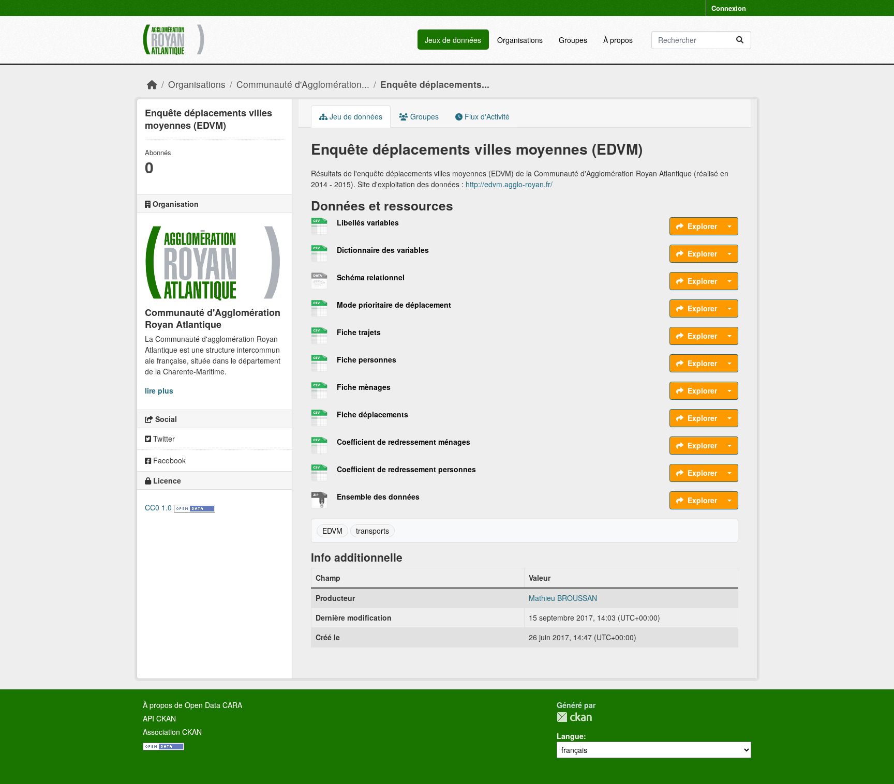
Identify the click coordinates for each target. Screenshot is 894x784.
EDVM (332, 530)
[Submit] (739, 40)
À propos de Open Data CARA (192, 705)
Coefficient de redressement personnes (406, 469)
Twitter (163, 438)
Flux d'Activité (486, 116)
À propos (618, 40)
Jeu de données (354, 116)
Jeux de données (453, 40)
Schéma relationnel (371, 277)
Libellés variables (368, 222)
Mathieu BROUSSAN (563, 598)
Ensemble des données (378, 496)
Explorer (702, 226)
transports (372, 530)
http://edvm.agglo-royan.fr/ (509, 184)
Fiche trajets (359, 332)
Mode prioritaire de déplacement (394, 304)
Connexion (728, 8)
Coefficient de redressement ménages (403, 441)
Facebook (168, 460)
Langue (570, 736)
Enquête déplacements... (434, 84)
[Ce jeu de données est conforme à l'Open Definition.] (194, 507)
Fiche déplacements (372, 414)
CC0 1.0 (158, 507)
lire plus (159, 390)
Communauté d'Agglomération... (302, 84)
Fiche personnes (366, 359)
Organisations (520, 40)
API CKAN (159, 718)
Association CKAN (172, 732)
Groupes (573, 40)
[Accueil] (152, 84)
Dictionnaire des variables (383, 250)
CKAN (574, 717)
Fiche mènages (364, 387)
